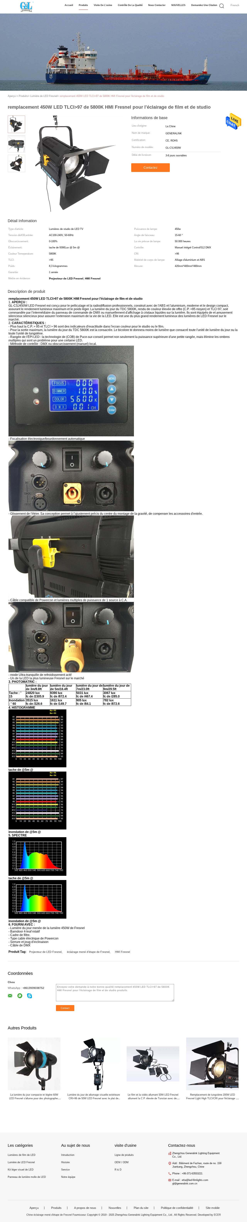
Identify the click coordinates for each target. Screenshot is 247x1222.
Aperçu (34, 1208)
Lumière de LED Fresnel (21, 1162)
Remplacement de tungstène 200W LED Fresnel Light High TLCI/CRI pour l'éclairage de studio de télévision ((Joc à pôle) (212, 1098)
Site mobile (213, 1208)
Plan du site (141, 1208)
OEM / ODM (122, 1162)
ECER (217, 1214)
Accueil (69, 5)
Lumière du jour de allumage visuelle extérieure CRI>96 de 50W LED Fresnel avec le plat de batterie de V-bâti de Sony (93, 1098)
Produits (56, 1208)
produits (83, 5)
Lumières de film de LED (21, 1154)
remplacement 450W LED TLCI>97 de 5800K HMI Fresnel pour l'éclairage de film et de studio (112, 96)
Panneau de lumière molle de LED (27, 1176)
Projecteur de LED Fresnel (45, 951)
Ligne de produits (124, 1154)
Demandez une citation (204, 5)
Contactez (150, 167)
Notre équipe (68, 1176)
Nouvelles (115, 1208)
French (235, 5)
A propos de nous (85, 1208)
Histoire (65, 1162)
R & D (118, 1169)
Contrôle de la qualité (130, 5)
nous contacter (157, 5)
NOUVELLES (178, 5)
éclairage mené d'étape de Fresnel (88, 951)
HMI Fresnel (122, 951)
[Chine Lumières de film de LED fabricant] (26, 7)
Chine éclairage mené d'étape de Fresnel (49, 1214)
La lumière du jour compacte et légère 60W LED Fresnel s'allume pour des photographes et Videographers (34, 1098)
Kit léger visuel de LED (20, 1169)
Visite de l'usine (103, 5)
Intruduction (67, 1154)
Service (65, 1169)
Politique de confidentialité (177, 1208)
